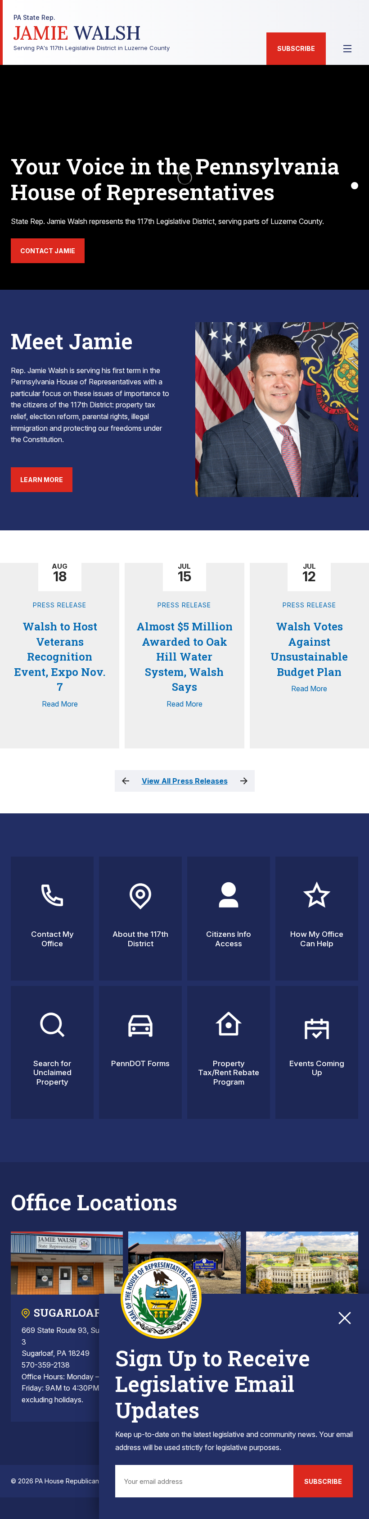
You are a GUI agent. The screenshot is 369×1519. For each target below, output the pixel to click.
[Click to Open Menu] (347, 48)
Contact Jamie (47, 251)
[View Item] (354, 185)
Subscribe (296, 48)
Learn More (41, 480)
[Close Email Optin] (345, 1318)
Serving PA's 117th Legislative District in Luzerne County (92, 32)
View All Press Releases (185, 780)
